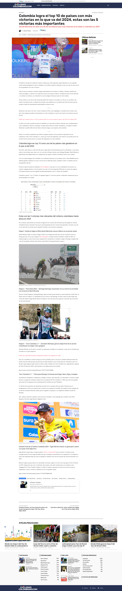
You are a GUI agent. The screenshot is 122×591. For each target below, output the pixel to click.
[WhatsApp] (38, 497)
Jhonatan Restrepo (46, 478)
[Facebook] (29, 497)
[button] (108, 5)
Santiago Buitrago (71, 478)
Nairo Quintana (55, 478)
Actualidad (21, 12)
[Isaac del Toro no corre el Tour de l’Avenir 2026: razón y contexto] (84, 42)
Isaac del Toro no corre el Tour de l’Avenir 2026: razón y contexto (96, 42)
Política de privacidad (90, 577)
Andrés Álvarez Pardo (93, 45)
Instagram (94, 588)
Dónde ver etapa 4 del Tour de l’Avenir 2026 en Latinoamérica (16, 545)
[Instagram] (90, 588)
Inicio (20, 34)
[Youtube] (98, 588)
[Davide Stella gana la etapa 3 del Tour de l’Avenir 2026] (104, 533)
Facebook (86, 588)
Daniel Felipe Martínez (31, 478)
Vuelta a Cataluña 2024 (50, 452)
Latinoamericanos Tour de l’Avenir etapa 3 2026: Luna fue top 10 (95, 51)
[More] (42, 497)
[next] (102, 1)
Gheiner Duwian (27, 30)
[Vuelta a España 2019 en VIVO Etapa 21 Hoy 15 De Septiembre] (64, 578)
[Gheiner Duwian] (20, 31)
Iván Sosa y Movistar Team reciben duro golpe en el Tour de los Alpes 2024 (65, 508)
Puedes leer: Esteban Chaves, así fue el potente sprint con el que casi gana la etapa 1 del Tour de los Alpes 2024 (48, 119)
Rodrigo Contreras (62, 478)
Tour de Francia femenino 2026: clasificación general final (32, 569)
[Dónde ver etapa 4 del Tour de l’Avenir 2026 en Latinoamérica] (18, 533)
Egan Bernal (39, 478)
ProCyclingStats (45, 167)
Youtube (101, 588)
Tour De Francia (29, 566)
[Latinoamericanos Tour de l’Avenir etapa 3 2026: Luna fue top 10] (84, 50)
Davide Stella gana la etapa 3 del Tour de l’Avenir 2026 (103, 545)
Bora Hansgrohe (44, 236)
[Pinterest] (35, 497)
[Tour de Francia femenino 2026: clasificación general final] (22, 569)
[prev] (100, 1)
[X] (30, 490)
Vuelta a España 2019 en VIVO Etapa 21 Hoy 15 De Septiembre (73, 578)
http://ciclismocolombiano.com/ (36, 484)
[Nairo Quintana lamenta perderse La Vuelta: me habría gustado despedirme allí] (22, 560)
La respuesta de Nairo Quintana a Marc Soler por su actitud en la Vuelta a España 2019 (74, 561)
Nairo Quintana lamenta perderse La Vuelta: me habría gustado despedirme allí (69, 1)
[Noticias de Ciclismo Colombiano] (22, 5)
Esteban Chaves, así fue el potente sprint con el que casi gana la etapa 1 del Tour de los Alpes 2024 (33, 509)
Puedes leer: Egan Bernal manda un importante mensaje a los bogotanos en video (40, 355)
